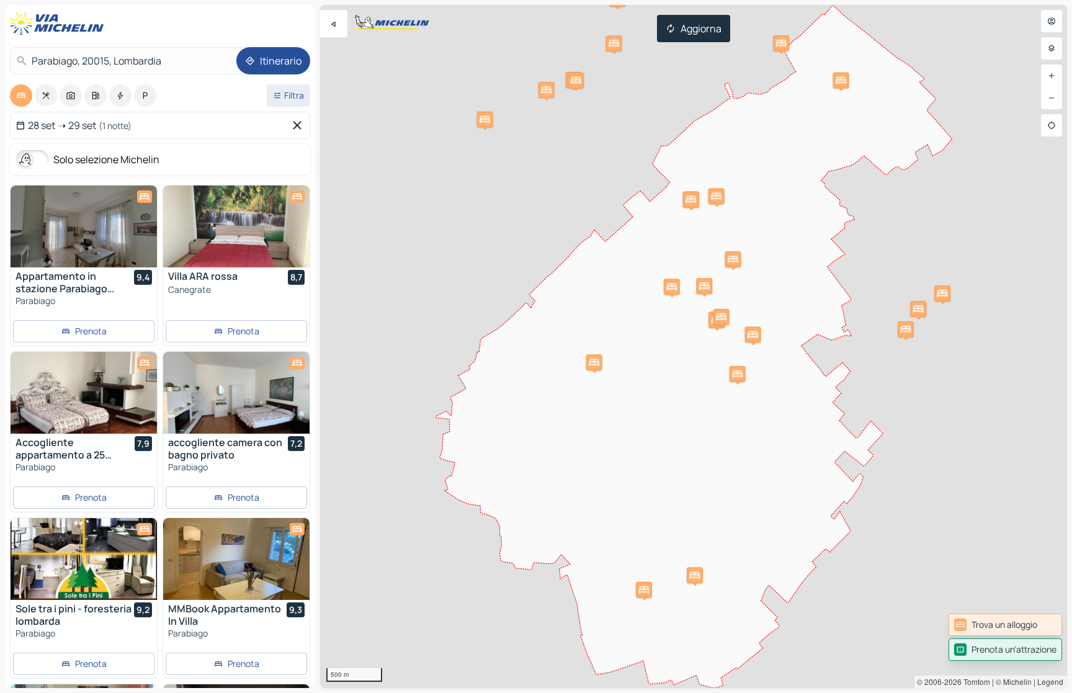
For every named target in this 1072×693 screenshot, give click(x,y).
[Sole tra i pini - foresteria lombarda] (84, 559)
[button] (691, 200)
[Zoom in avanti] (1051, 76)
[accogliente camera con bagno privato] (236, 393)
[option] (21, 95)
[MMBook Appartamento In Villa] (236, 559)
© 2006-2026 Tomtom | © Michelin (974, 681)
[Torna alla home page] (59, 23)
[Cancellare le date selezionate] (300, 125)
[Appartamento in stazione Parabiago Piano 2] (84, 226)
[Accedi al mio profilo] (1051, 21)
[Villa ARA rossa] (236, 226)
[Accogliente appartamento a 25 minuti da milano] (84, 393)
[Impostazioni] (1051, 48)
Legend (1050, 681)
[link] (1005, 625)
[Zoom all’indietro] (1051, 98)
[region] (693, 346)
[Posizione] (1051, 125)
